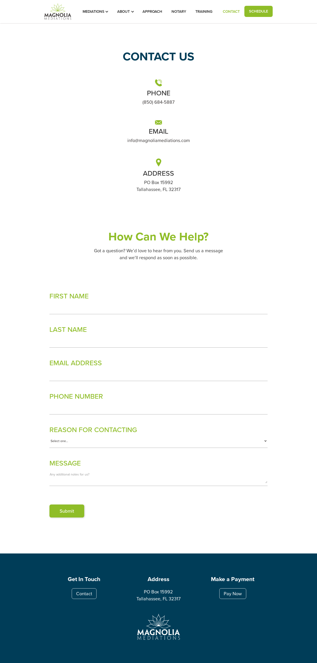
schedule (258, 11)
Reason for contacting (93, 429)
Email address (75, 363)
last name (68, 329)
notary (178, 11)
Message (65, 463)
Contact (231, 11)
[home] (57, 11)
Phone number (76, 396)
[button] (93, 11)
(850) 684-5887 (158, 102)
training (203, 11)
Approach (152, 11)
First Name (69, 296)
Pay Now (233, 593)
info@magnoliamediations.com (158, 140)
